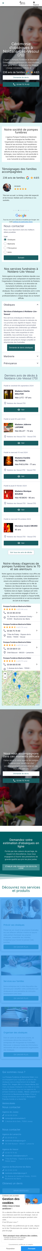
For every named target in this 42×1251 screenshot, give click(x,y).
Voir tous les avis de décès (21, 552)
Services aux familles (14, 981)
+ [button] (5, 673)
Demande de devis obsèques (21, 347)
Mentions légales (8, 1103)
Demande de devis (21, 77)
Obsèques (11, 240)
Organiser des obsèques (15, 1032)
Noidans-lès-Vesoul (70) (16, 403)
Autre (9, 252)
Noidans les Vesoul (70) (16, 470)
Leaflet (38, 705)
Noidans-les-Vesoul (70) (16, 437)
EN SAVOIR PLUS (21, 947)
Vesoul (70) (31, 437)
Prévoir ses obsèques (14, 925)
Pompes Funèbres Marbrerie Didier (17, 606)
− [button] (5, 677)
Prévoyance (12, 248)
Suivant (21, 258)
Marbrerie (11, 244)
